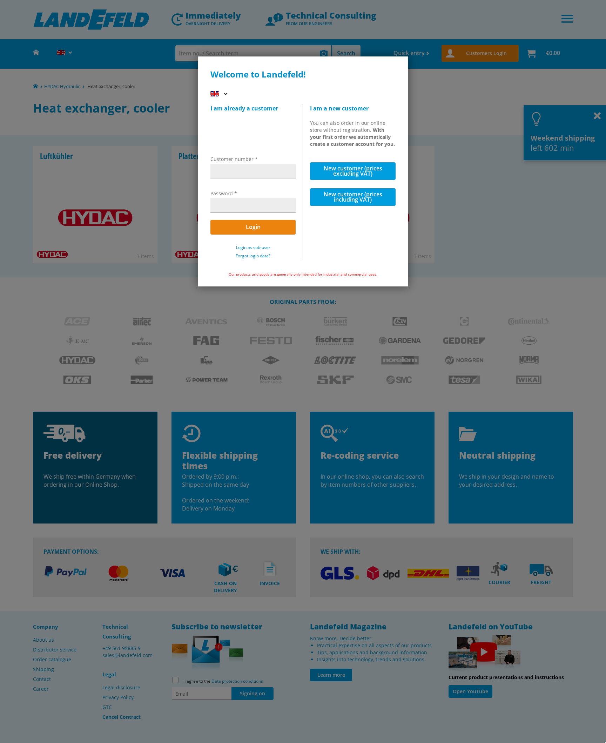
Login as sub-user (253, 247)
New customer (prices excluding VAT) (353, 170)
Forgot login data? (253, 256)
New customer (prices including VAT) (353, 196)
